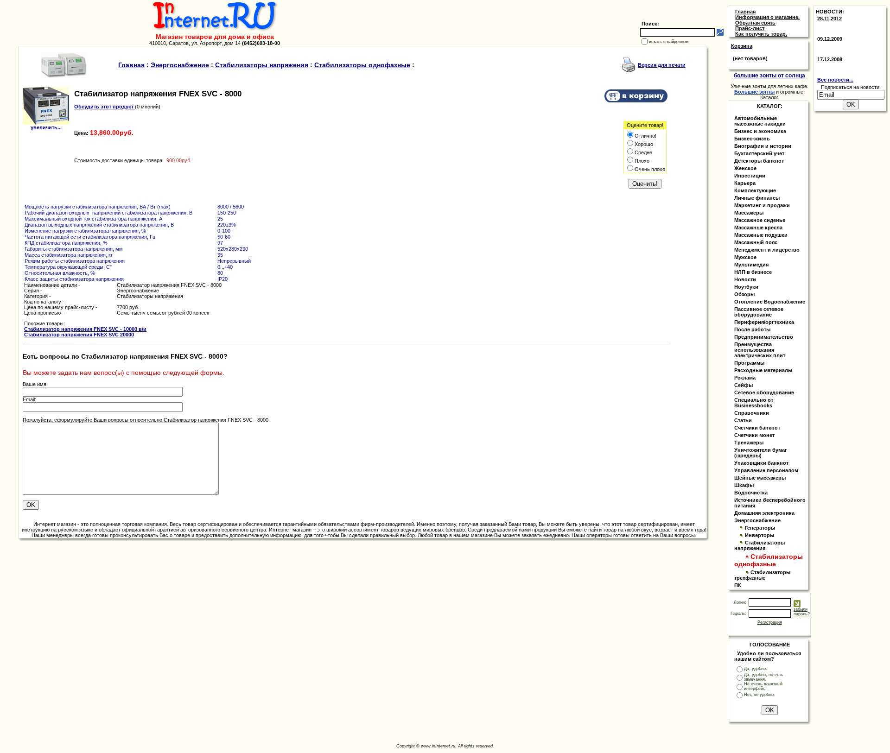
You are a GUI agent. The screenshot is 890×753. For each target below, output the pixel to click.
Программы (749, 363)
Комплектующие (755, 190)
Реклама (745, 377)
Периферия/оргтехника (764, 322)
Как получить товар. (761, 34)
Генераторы (760, 528)
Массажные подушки (761, 235)
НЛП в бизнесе (753, 272)
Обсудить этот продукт (104, 106)
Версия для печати (662, 65)
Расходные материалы (763, 370)
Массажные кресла (758, 227)
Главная (131, 65)
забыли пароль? (802, 611)
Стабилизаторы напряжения (261, 65)
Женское (745, 168)
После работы (752, 329)
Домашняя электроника (764, 513)
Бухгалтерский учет (759, 153)
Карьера (745, 183)
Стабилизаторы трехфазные (762, 575)
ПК (737, 585)
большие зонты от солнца (769, 75)
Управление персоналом (766, 470)
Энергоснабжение (180, 65)
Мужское (745, 257)
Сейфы (743, 385)
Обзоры (744, 294)
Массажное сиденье (759, 220)
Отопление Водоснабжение (769, 301)
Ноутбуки (746, 287)
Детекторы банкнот (759, 161)
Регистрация (769, 622)
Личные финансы (757, 198)
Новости (745, 279)
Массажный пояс (755, 242)
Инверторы (759, 535)
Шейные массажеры (760, 478)
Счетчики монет (754, 435)
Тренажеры (748, 442)
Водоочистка (751, 492)
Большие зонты (754, 92)
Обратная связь (755, 22)
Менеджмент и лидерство (767, 250)
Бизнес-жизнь (752, 138)
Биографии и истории (762, 146)
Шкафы (744, 485)
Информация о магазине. (767, 17)
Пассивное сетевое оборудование (758, 311)
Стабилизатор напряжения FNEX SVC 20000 (79, 334)
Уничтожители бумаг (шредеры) (760, 452)
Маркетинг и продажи (762, 205)
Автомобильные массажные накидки (760, 121)
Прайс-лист (749, 28)
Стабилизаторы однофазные (362, 65)
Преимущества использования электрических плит (759, 350)
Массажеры (748, 212)
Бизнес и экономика (760, 131)
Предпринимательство (763, 337)
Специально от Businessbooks (753, 402)
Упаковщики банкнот (761, 463)
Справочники (751, 413)
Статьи (743, 420)
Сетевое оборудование (764, 392)
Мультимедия (751, 264)
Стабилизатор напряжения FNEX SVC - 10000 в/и (85, 329)
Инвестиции (749, 175)
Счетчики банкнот (757, 427)
